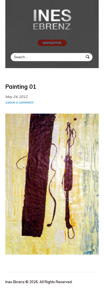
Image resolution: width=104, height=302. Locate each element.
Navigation (52, 43)
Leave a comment (19, 102)
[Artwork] (52, 20)
